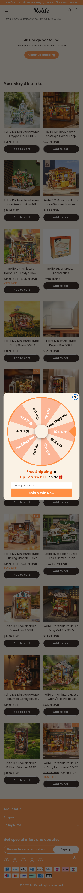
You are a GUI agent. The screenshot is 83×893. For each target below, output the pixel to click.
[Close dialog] (75, 397)
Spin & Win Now (41, 493)
